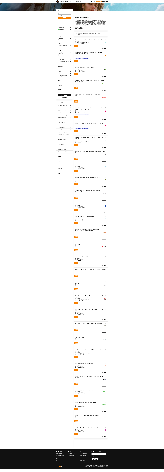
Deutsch (60, 82)
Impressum (106, 466)
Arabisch (60, 85)
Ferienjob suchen (82, 458)
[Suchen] (94, 1)
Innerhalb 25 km (61, 29)
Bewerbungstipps (82, 462)
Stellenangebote (79, 14)
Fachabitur (61, 71)
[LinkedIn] (92, 459)
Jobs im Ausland (82, 463)
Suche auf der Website (97, 451)
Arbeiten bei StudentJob (60, 455)
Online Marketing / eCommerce (64, 61)
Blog (70, 1)
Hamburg (85, 14)
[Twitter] (98, 459)
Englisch (60, 83)
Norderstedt (60, 158)
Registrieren (99, 1)
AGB (96, 466)
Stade (59, 173)
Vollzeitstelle (61, 38)
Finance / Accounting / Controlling (62, 53)
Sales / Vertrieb (61, 59)
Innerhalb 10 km (61, 27)
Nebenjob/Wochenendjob (63, 45)
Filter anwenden (64, 95)
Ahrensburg (59, 166)
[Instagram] (94, 459)
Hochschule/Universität (63, 75)
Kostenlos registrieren (71, 453)
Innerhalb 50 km (61, 31)
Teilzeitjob (61, 43)
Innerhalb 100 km (62, 32)
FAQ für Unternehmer (71, 458)
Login (105, 1)
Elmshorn (59, 161)
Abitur (60, 73)
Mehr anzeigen (60, 46)
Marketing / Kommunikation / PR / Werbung (64, 57)
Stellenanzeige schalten (71, 455)
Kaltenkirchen (60, 168)
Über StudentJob (59, 453)
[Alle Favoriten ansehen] (91, 1)
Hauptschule (61, 68)
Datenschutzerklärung (101, 466)
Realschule (61, 69)
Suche (64, 17)
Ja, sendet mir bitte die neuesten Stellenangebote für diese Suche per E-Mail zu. (89, 34)
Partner (57, 458)
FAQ (57, 460)
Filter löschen (64, 97)
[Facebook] (96, 459)
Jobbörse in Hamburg (78, 27)
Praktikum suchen (82, 460)
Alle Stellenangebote (83, 455)
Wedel (59, 163)
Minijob (60, 41)
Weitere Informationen (79, 28)
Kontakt (73, 1)
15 (94, 441)
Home (75, 14)
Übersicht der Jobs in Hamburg (91, 445)
